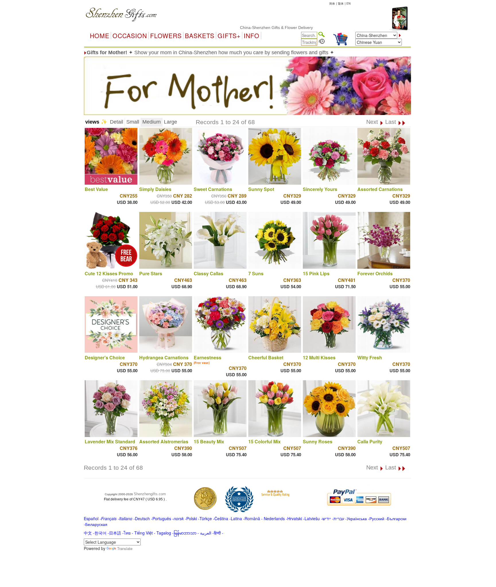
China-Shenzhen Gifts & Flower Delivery (258, 27)
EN (348, 3)
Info (251, 35)
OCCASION (130, 35)
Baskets (199, 35)
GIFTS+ (229, 35)
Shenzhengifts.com (150, 494)
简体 (332, 3)
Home (99, 35)
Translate (124, 548)
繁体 (341, 3)
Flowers (166, 35)
